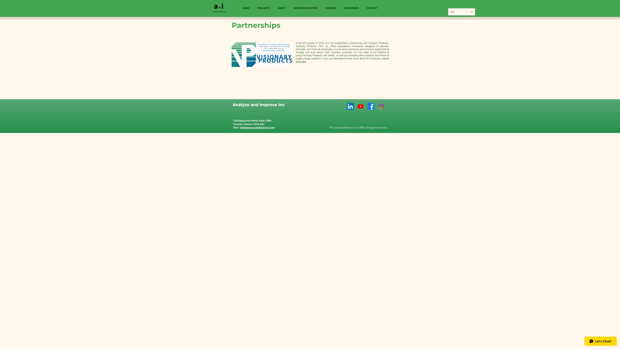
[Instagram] (381, 106)
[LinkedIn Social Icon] (350, 106)
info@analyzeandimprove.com (257, 127)
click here (301, 61)
